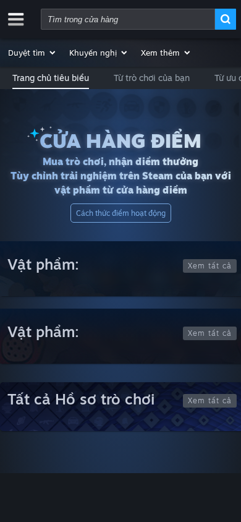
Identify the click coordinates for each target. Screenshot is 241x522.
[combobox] (128, 19)
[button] (32, 52)
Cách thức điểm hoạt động (121, 213)
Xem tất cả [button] (210, 265)
